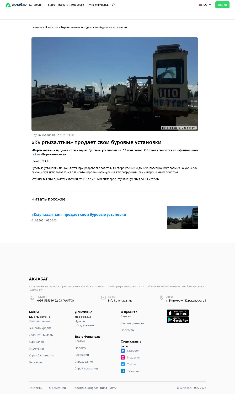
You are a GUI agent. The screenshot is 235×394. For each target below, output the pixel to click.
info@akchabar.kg (120, 300)
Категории (35, 4)
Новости (51, 27)
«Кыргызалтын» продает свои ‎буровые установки (93, 27)
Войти (222, 5)
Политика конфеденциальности (94, 388)
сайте (35, 154)
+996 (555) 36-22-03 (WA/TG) (55, 300)
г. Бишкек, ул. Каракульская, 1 (186, 300)
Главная (36, 27)
